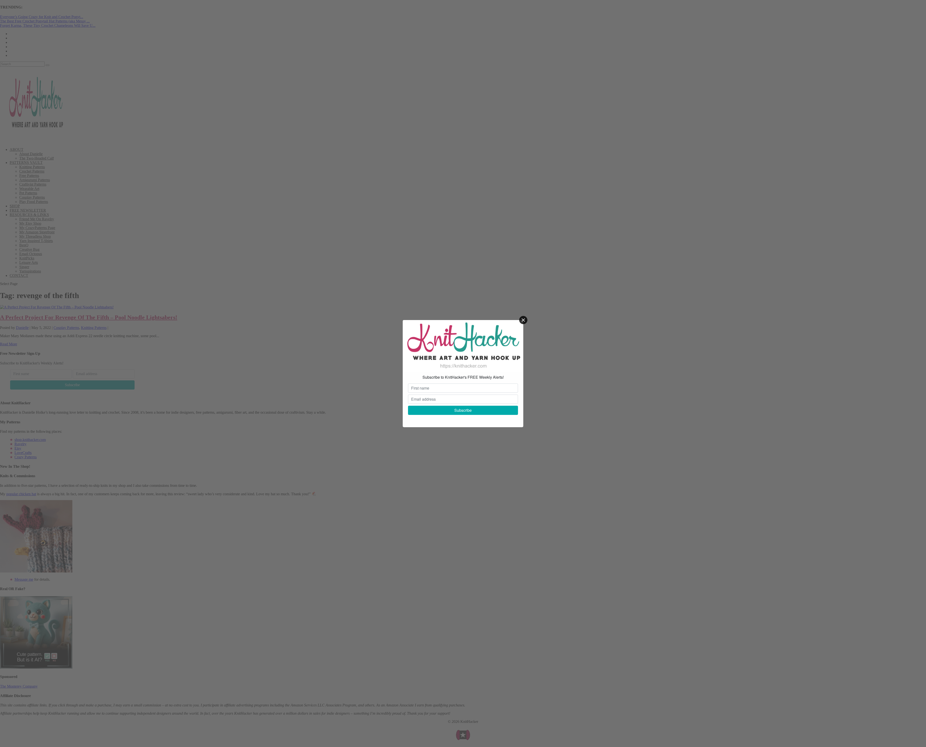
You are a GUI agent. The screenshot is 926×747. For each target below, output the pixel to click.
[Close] (523, 320)
